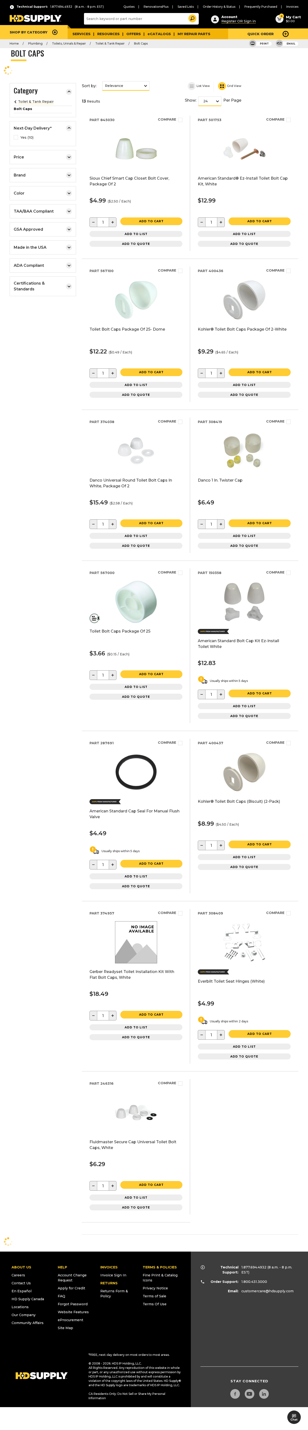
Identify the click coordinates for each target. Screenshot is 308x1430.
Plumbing (35, 43)
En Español (22, 1291)
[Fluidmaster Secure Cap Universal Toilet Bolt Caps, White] (136, 1132)
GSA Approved (28, 229)
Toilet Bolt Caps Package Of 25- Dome (127, 329)
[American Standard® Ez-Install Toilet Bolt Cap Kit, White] (244, 168)
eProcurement (70, 1320)
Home (14, 43)
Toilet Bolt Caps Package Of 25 (120, 631)
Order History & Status (219, 6)
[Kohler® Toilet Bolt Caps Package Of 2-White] (244, 319)
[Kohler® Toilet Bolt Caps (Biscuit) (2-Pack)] (244, 792)
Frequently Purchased (260, 6)
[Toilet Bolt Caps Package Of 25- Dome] (136, 319)
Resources (108, 34)
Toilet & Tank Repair (110, 43)
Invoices (292, 6)
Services (81, 34)
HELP (62, 1267)
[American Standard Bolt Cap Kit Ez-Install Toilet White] (244, 621)
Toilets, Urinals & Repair (69, 43)
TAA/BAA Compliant (34, 211)
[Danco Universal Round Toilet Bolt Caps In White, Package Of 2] (136, 470)
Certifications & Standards (29, 286)
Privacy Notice (155, 1288)
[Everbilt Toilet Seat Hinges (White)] (244, 962)
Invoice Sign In (113, 1275)
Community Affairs (28, 1323)
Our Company (24, 1315)
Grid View (233, 85)
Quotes (129, 6)
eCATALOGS (159, 34)
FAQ (61, 1296)
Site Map (65, 1328)
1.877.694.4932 (253, 1267)
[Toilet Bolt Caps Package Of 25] (136, 621)
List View (203, 85)
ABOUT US (21, 1267)
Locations (20, 1307)
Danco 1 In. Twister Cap (220, 480)
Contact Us (21, 1283)
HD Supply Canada (28, 1299)
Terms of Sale (154, 1296)
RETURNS (109, 1283)
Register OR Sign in (238, 21)
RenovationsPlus (156, 6)
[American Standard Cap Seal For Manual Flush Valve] (136, 792)
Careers (18, 1275)
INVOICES (109, 1267)
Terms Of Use (155, 1304)
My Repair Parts (194, 34)
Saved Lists (186, 6)
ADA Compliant (29, 265)
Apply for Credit (71, 1288)
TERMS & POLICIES (160, 1267)
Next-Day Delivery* (33, 128)
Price (19, 157)
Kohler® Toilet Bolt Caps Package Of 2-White (242, 329)
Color (19, 193)
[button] (192, 17)
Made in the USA (30, 247)
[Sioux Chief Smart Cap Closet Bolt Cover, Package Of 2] (136, 168)
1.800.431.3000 (254, 1282)
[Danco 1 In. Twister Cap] (244, 470)
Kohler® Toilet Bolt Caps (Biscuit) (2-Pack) (239, 801)
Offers (133, 34)
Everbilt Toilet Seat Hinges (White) (231, 981)
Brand (20, 175)
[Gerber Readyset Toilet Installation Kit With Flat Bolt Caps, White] (136, 962)
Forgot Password (73, 1304)
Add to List (136, 234)
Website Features (73, 1312)
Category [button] (26, 91)
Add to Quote (136, 244)
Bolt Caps (141, 43)
